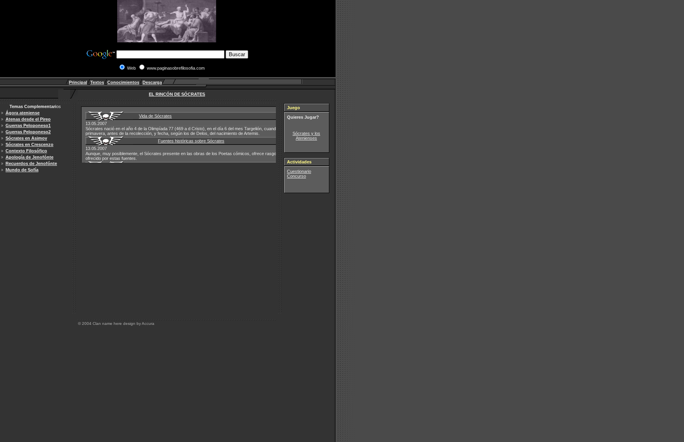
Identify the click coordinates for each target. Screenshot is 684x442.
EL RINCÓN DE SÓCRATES (177, 94)
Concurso (296, 176)
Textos (97, 82)
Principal (78, 82)
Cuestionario (299, 171)
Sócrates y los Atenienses (306, 135)
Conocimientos (123, 82)
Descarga (152, 82)
